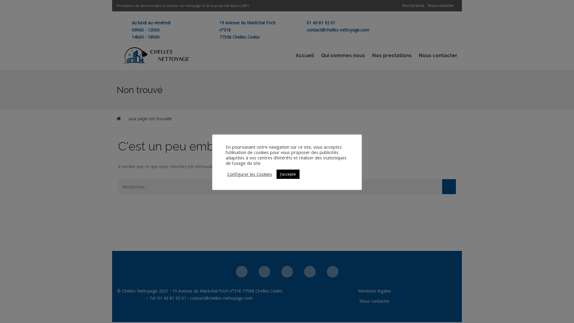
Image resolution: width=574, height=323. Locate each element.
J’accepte (288, 174)
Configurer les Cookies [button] (249, 174)
